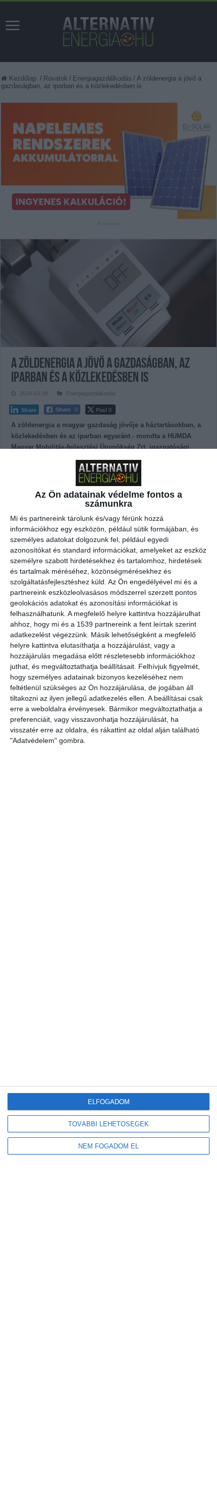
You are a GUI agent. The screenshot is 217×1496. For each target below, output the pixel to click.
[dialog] (108, 972)
